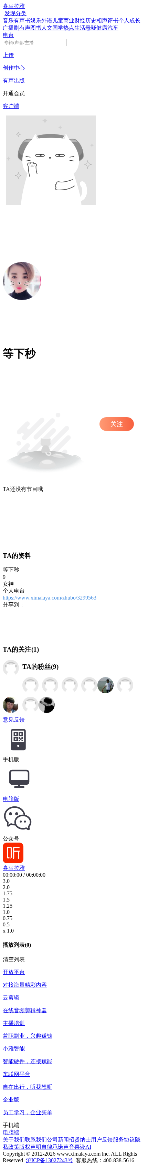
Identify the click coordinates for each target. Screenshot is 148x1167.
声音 (68, 1147)
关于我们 (14, 1140)
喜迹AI (82, 1147)
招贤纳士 (80, 1140)
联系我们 (36, 1140)
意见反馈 (14, 720)
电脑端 (11, 1132)
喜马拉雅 (14, 6)
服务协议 (124, 1140)
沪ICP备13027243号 (49, 1160)
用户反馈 (102, 1140)
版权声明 (30, 1147)
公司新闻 (58, 1140)
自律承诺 (52, 1147)
